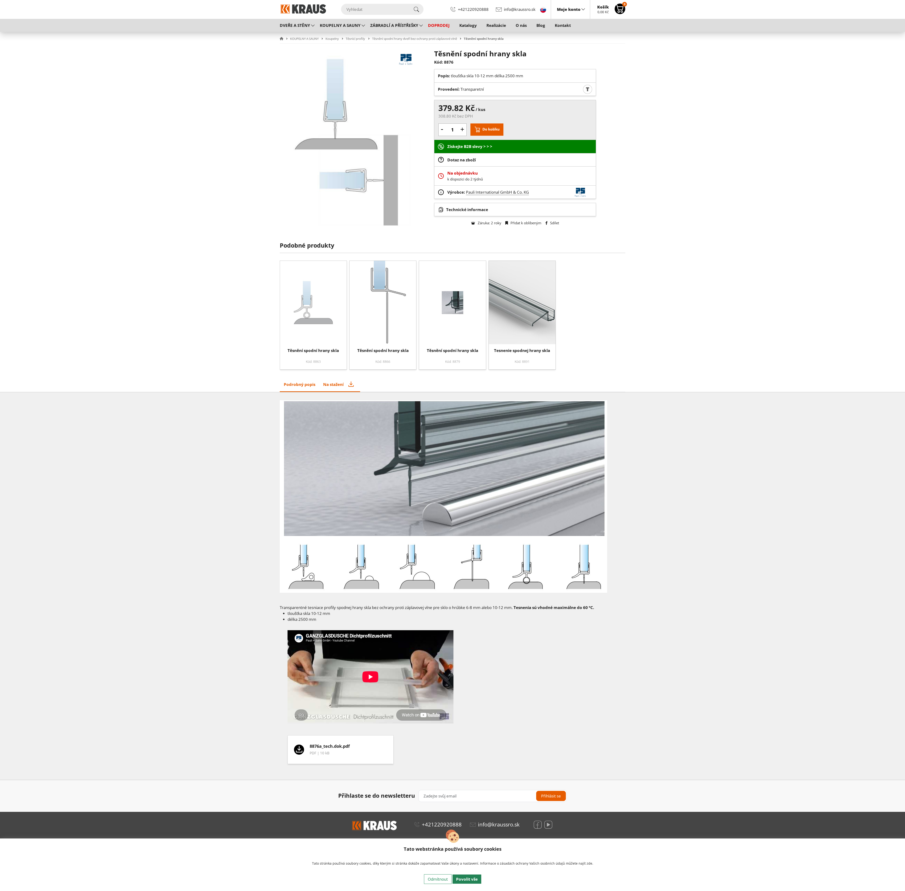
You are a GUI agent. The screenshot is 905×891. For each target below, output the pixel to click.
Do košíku (491, 129)
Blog (540, 25)
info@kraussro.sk (519, 9)
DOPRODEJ (439, 25)
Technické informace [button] (467, 209)
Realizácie (496, 25)
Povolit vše (467, 879)
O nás (521, 25)
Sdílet (554, 223)
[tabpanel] (452, 750)
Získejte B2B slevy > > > (469, 146)
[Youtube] (548, 824)
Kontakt (563, 25)
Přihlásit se (551, 796)
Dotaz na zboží (461, 160)
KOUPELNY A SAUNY (340, 25)
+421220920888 (473, 9)
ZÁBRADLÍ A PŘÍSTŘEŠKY (394, 25)
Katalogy (468, 25)
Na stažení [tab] (333, 384)
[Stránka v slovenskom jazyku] (543, 9)
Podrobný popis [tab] (299, 384)
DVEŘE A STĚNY (295, 25)
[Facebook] (537, 824)
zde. (590, 863)
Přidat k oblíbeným (525, 223)
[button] (284, 38)
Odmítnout (438, 879)
